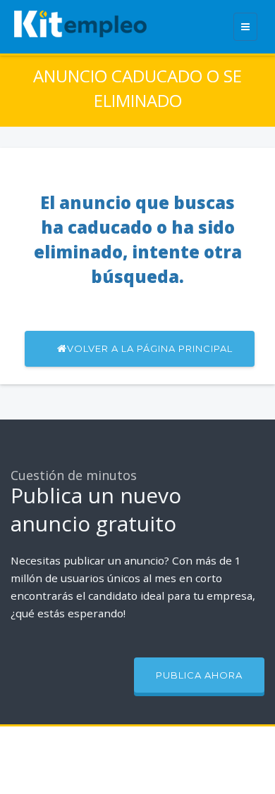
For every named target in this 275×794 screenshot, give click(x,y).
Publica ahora (199, 675)
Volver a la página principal (150, 348)
